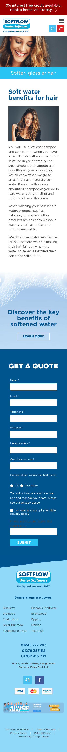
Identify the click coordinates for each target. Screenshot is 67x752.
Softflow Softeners (16, 25)
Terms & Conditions (17, 729)
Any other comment (22, 459)
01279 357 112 (33, 650)
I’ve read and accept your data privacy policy (33, 512)
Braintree (9, 613)
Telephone (17, 411)
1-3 (16, 485)
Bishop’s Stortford (43, 607)
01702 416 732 (33, 656)
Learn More (33, 336)
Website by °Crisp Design (33, 736)
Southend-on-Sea (14, 630)
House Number (20, 443)
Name (14, 380)
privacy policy (30, 502)
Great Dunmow (13, 624)
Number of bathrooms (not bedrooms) (33, 477)
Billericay (9, 607)
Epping (36, 619)
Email (52, 28)
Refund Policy (42, 733)
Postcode (16, 427)
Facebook (39, 680)
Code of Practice (45, 729)
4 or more (31, 485)
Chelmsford (10, 619)
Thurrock (37, 630)
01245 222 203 (60, 28)
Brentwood (38, 613)
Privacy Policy (18, 733)
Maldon (36, 624)
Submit (24, 542)
